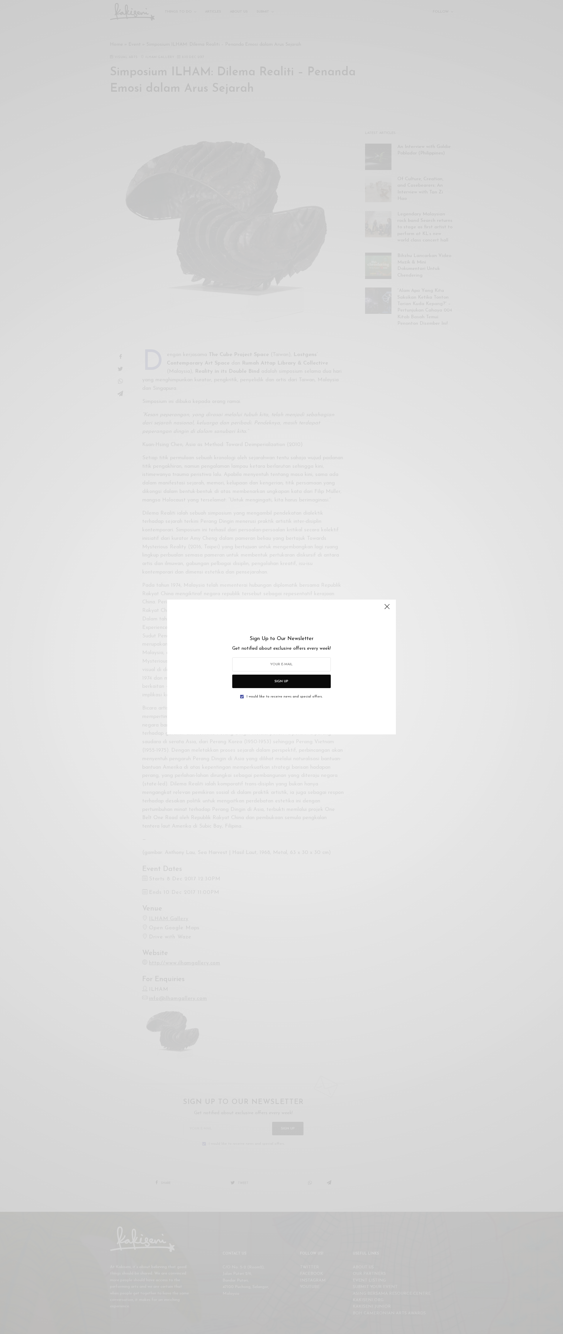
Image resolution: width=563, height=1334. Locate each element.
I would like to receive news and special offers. (285, 696)
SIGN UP (281, 681)
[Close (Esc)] (387, 609)
